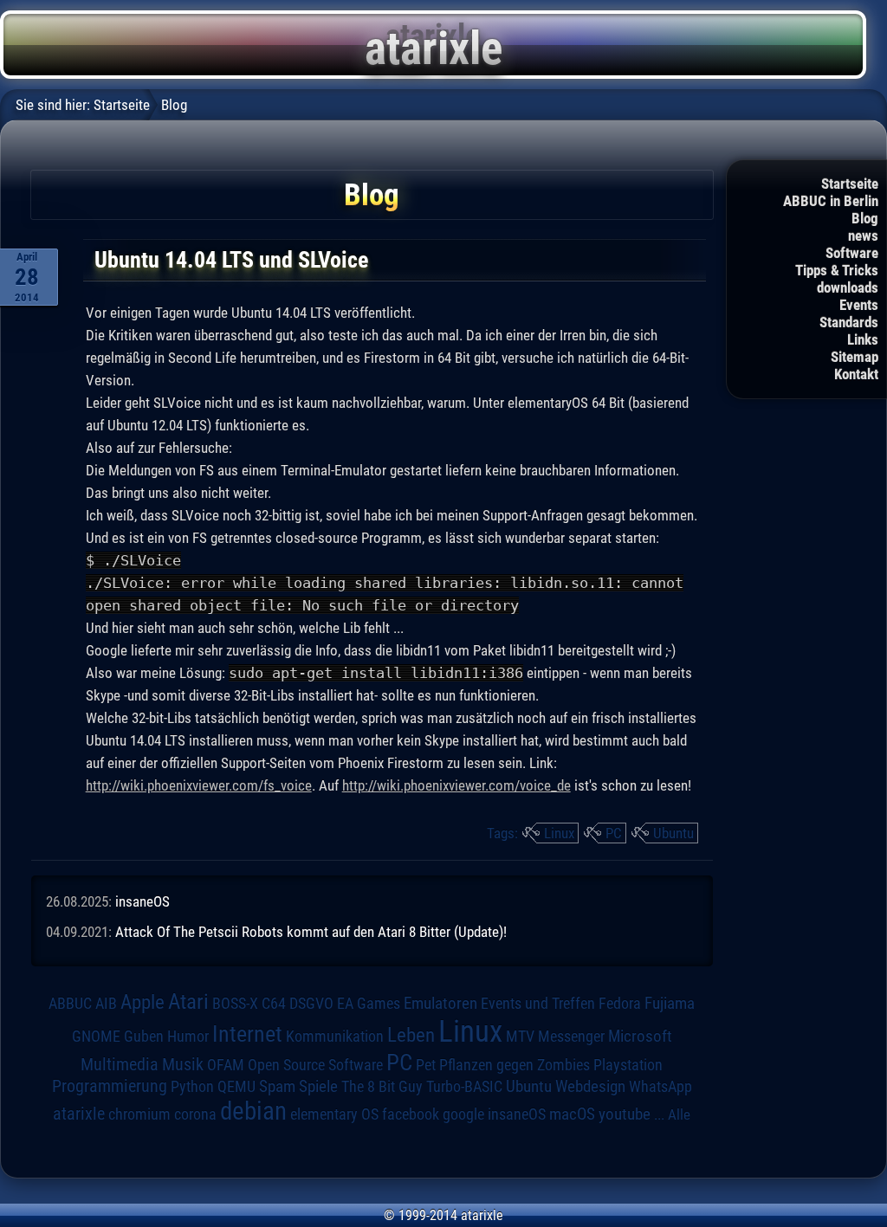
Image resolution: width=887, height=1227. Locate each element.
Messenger (571, 1036)
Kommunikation (335, 1036)
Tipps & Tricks (836, 270)
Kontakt (856, 374)
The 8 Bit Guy (382, 1086)
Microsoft (640, 1036)
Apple (142, 1002)
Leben (411, 1035)
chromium (139, 1114)
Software (851, 253)
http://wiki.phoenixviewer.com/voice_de (456, 785)
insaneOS (142, 901)
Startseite (849, 183)
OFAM (225, 1065)
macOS (572, 1114)
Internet (247, 1034)
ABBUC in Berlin (830, 201)
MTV (520, 1036)
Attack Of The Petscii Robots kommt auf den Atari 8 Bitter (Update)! (311, 931)
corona (195, 1114)
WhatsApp (660, 1086)
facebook (410, 1114)
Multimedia (120, 1064)
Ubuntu (673, 833)
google (463, 1114)
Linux (559, 833)
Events (858, 304)
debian (253, 1111)
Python (192, 1086)
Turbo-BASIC (464, 1086)
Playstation (628, 1065)
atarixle (79, 1113)
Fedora (620, 1003)
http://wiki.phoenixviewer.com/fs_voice (199, 785)
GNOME (96, 1036)
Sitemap (854, 356)
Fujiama (669, 1003)
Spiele (318, 1086)
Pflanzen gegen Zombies (514, 1065)
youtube (625, 1114)
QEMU (236, 1086)
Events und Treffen (538, 1003)
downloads (847, 287)
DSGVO (311, 1003)
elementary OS (334, 1114)
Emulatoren (440, 1003)
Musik (183, 1065)
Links (862, 339)
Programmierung (109, 1086)
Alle (679, 1114)
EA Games (368, 1003)
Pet (426, 1065)
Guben (144, 1036)
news (863, 235)
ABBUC (70, 1003)
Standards (848, 322)
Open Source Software (315, 1065)
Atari (188, 1001)
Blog (864, 218)
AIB (106, 1003)
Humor (188, 1036)
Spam (277, 1086)
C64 (274, 1003)
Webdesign (590, 1086)
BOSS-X (235, 1003)
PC (613, 833)
